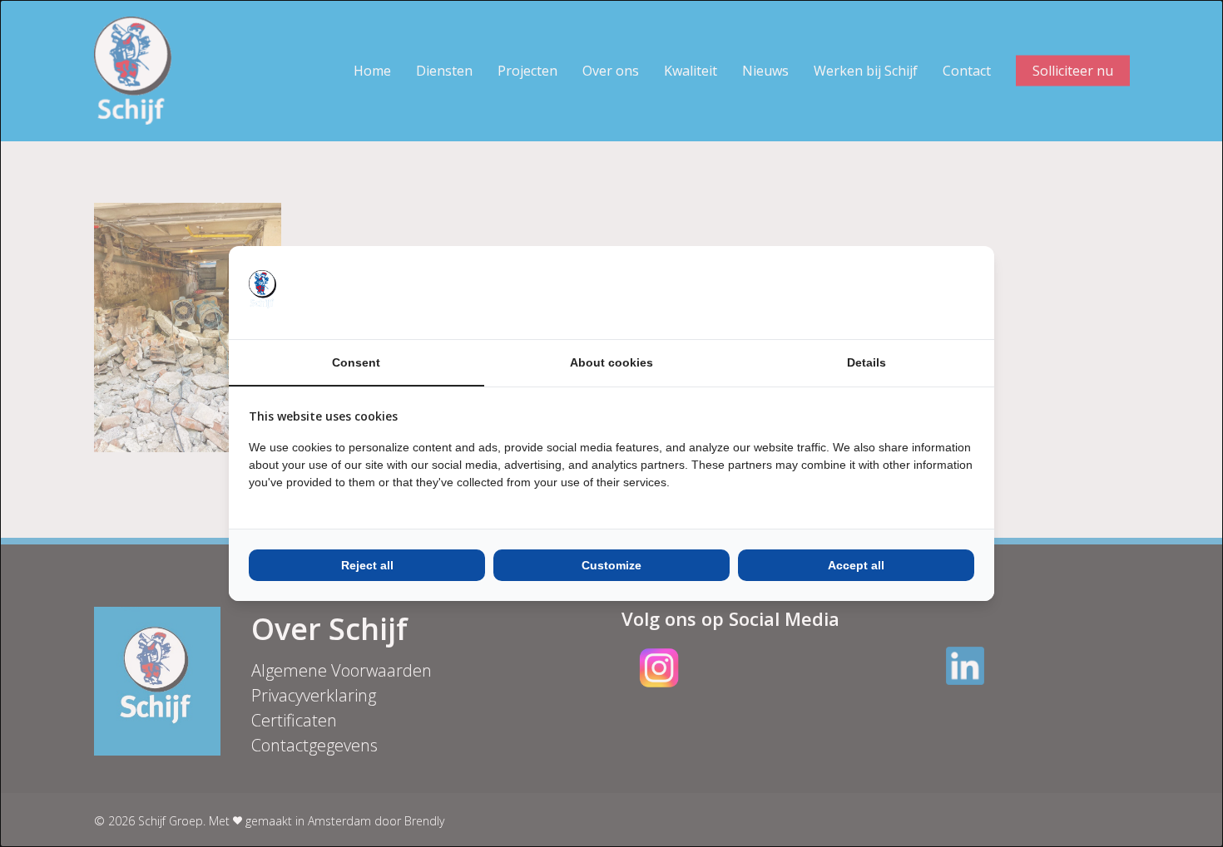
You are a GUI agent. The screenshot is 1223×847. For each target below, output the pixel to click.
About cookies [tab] (611, 362)
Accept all (856, 565)
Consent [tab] (356, 362)
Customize (611, 565)
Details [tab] (866, 362)
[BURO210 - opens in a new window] (911, 292)
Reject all (367, 565)
